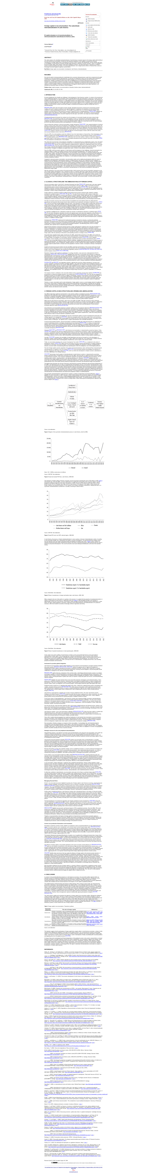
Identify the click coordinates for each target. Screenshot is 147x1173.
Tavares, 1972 (47, 130)
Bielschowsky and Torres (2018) (93, 917)
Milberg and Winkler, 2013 (49, 145)
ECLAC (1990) (52, 337)
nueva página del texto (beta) (94, 25)
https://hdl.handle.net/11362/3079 (62, 1075)
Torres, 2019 (64, 316)
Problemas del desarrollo (52, 14)
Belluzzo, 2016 (70, 348)
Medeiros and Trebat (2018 (49, 785)
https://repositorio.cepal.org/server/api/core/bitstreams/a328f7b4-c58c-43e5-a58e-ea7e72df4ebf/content (67, 1018)
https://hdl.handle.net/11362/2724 (51, 1068)
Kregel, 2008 (49, 838)
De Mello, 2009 (65, 250)
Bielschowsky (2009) (48, 672)
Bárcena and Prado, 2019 (95, 293)
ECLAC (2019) (92, 800)
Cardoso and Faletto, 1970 (84, 249)
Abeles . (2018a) (48, 807)
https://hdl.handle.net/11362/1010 (51, 1058)
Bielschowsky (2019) (61, 329)
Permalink (89, 50)
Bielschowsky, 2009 (59, 327)
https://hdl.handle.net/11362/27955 (88, 1088)
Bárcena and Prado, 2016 (63, 305)
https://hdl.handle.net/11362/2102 (51, 1062)
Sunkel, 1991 (81, 341)
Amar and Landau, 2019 (66, 686)
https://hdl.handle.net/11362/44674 (52, 1082)
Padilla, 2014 (51, 690)
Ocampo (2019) (52, 329)
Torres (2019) (47, 353)
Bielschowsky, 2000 (48, 118)
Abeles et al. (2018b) (90, 919)
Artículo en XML (91, 29)
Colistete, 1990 (90, 232)
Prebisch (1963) (55, 219)
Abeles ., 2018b (95, 784)
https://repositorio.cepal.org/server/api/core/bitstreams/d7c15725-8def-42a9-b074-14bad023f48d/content (67, 998)
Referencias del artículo (93, 31)
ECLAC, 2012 (67, 739)
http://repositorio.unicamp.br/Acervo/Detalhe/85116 (55, 1030)
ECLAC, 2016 (62, 693)
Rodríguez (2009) (92, 111)
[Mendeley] (86, 46)
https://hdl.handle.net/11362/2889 (72, 1072)
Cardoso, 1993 (85, 237)
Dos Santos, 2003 (93, 249)
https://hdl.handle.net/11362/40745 (63, 1078)
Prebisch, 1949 (58, 343)
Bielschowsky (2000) (48, 107)
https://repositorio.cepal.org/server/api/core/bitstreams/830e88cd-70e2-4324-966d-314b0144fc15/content (67, 974)
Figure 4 (89, 541)
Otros (88, 46)
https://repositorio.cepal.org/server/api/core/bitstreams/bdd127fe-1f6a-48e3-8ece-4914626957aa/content (67, 1135)
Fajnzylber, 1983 (84, 186)
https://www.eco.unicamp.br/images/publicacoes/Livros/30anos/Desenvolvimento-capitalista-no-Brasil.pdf (67, 1042)
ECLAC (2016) (79, 700)
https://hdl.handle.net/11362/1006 (51, 1051)
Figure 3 (100, 480)
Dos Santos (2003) (47, 262)
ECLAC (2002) (69, 666)
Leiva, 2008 (95, 891)
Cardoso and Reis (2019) (91, 913)
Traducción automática (92, 37)
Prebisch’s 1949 (82, 184)
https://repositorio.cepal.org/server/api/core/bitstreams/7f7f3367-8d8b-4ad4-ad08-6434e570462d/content (67, 994)
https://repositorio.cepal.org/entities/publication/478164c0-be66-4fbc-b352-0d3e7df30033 (72, 960)
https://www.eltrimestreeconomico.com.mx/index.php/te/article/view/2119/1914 (70, 1128)
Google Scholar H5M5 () (94, 20)
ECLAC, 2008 (56, 749)
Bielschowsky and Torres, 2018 (96, 307)
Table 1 (94, 901)
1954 (66, 193)
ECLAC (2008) (90, 916)
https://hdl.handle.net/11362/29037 (52, 1054)
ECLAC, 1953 (62, 193)
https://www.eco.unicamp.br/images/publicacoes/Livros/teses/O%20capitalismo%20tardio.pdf (65, 1045)
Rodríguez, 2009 (83, 322)
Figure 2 (97, 373)
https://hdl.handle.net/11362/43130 (93, 1084)
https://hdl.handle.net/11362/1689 (81, 1065)
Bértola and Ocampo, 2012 (78, 711)
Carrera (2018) (55, 792)
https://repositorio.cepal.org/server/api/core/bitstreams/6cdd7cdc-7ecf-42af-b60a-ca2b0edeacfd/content (67, 981)
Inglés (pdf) (90, 27)
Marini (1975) (56, 262)
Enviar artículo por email (93, 39)
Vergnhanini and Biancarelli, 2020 (51, 114)
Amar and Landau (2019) (95, 912)
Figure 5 (75, 600)
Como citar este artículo (93, 33)
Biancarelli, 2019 (68, 131)
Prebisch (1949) (82, 124)
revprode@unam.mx (73, 1171)
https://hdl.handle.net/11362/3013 (70, 1131)
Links (101, 953)
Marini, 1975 (99, 249)
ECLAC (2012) (98, 916)
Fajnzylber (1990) (47, 331)
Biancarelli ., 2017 (63, 136)
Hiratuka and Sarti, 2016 (49, 144)
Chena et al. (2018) (94, 920)
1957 (70, 193)
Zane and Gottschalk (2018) (59, 803)
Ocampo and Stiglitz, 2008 (57, 838)
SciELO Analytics (91, 18)
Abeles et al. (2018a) (96, 922)
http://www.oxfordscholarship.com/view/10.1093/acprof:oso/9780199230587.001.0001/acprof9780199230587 (68, 1120)
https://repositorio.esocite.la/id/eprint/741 (53, 1140)
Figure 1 (56, 379)
